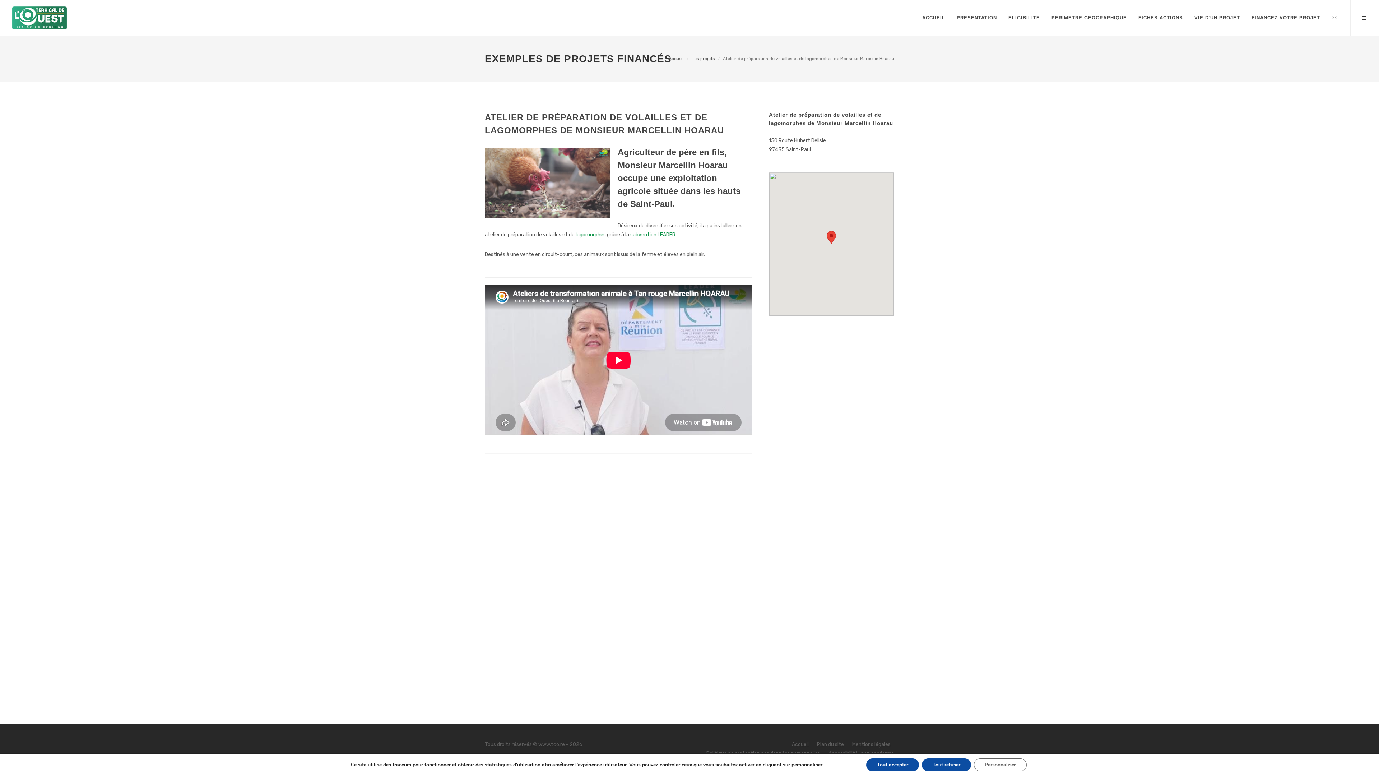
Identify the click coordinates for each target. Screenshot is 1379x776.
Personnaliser (1000, 764)
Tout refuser (946, 764)
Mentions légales (871, 745)
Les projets (703, 58)
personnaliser (806, 765)
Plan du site (830, 745)
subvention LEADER (652, 235)
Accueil (676, 58)
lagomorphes (591, 235)
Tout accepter (892, 764)
